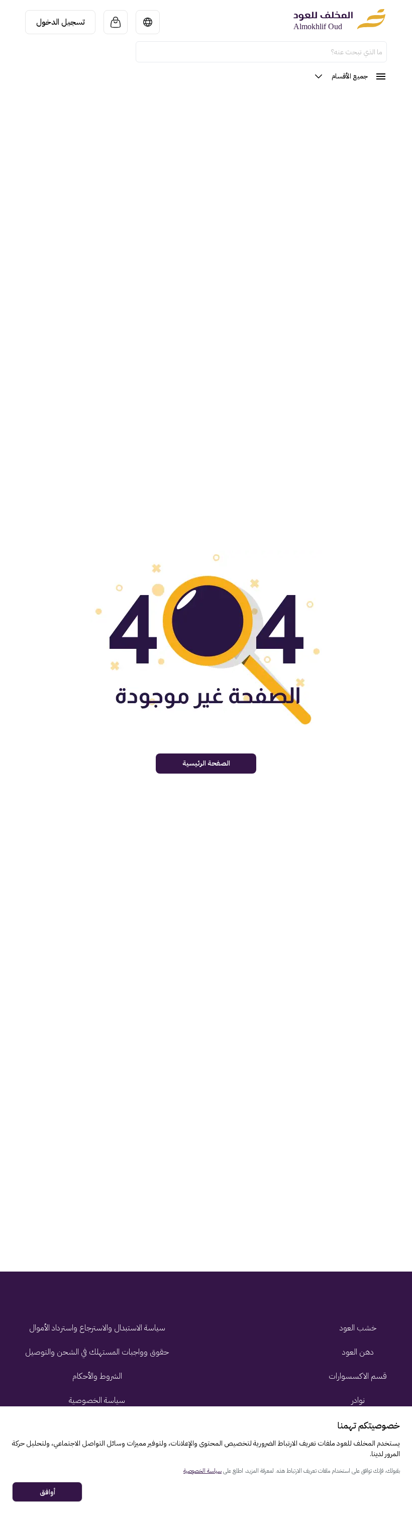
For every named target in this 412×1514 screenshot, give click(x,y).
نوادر (358, 1400)
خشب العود (358, 1328)
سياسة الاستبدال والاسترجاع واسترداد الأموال (97, 1328)
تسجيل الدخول (60, 22)
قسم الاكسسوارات (358, 1376)
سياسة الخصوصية (97, 1400)
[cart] (116, 22)
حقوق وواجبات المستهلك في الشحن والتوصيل (97, 1352)
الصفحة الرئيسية (206, 763)
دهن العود (358, 1352)
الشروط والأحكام (97, 1376)
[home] (339, 22)
